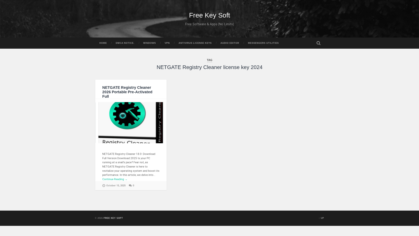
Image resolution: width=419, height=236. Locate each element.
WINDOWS (149, 43)
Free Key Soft (209, 15)
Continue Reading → (115, 179)
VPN (167, 43)
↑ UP (321, 218)
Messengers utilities (263, 43)
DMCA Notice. (125, 43)
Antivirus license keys (195, 43)
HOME (103, 43)
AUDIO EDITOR (229, 43)
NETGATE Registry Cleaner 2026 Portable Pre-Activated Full (127, 92)
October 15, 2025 (116, 185)
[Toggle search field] (318, 43)
